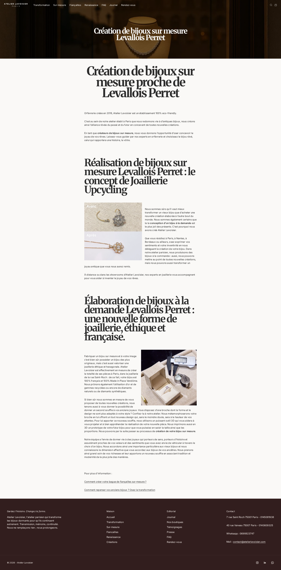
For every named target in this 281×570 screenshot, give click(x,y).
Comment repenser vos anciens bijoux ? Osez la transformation (119, 489)
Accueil (111, 517)
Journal (113, 5)
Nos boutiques (175, 522)
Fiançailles (75, 5)
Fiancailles (112, 532)
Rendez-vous (128, 5)
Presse (170, 532)
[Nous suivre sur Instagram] (257, 562)
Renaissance (91, 5)
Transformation (41, 5)
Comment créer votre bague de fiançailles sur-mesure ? (115, 481)
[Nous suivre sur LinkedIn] (264, 562)
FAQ (104, 5)
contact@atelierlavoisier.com (249, 541)
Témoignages (174, 527)
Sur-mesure (59, 5)
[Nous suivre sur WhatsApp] (272, 562)
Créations (112, 542)
